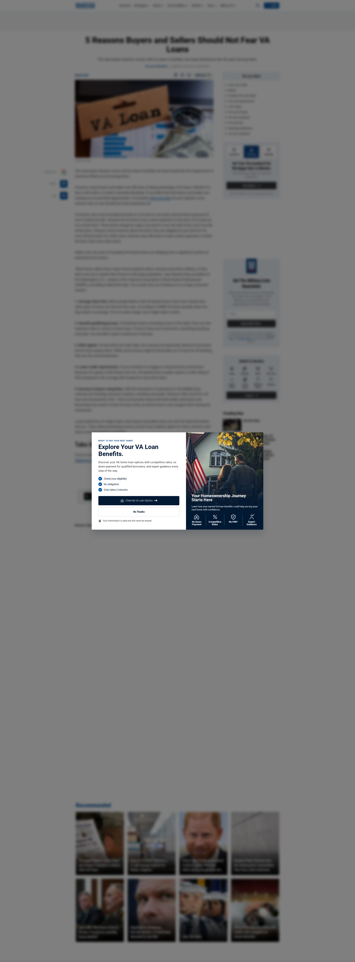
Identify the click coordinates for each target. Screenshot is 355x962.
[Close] (257, 438)
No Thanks (139, 511)
